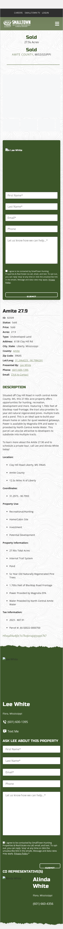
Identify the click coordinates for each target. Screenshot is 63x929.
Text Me (13, 731)
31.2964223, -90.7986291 (29, 360)
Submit (31, 296)
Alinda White (41, 882)
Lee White (25, 365)
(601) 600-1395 (20, 369)
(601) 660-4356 (43, 904)
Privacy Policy (21, 853)
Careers (18, 13)
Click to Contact (19, 374)
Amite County (22, 54)
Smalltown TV (32, 13)
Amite (16, 351)
